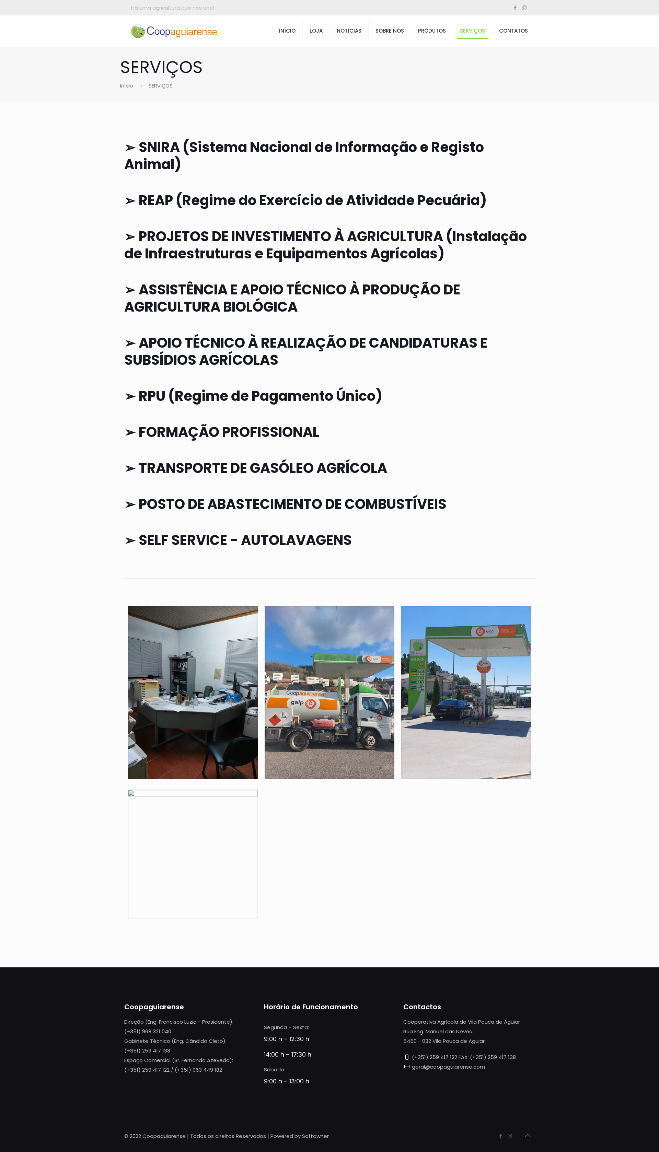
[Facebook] (515, 7)
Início (126, 85)
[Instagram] (524, 7)
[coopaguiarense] (174, 30)
